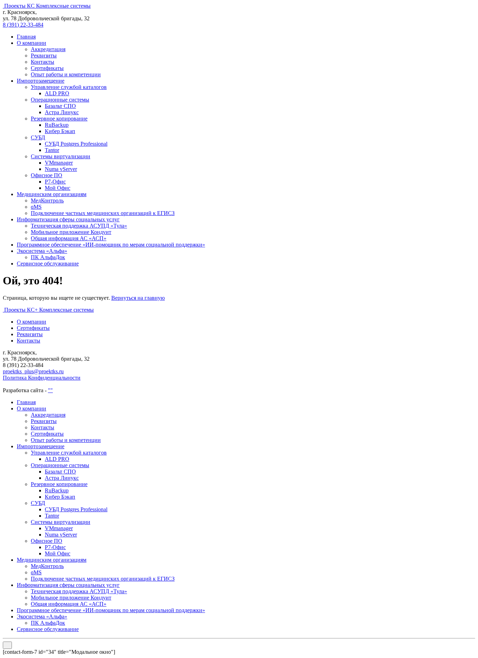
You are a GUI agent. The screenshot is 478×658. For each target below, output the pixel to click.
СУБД (38, 137)
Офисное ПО (46, 175)
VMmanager (59, 163)
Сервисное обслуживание (48, 263)
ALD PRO (57, 93)
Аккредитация (48, 49)
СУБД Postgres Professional (76, 144)
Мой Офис (57, 188)
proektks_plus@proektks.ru (33, 371)
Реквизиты (44, 55)
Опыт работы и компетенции (66, 74)
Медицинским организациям (51, 194)
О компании (31, 43)
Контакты (42, 62)
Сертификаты (47, 68)
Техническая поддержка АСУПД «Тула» (79, 226)
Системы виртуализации (60, 156)
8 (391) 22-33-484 (23, 25)
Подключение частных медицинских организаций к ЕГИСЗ (103, 213)
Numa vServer (61, 169)
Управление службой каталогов (69, 87)
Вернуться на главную (138, 298)
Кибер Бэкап (60, 131)
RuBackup (57, 125)
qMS (36, 207)
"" (50, 390)
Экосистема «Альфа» (42, 251)
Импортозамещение (40, 81)
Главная (26, 37)
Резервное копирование (59, 119)
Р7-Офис (55, 182)
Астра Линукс (62, 112)
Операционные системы (60, 100)
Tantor (52, 150)
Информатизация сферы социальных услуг (68, 219)
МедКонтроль (47, 200)
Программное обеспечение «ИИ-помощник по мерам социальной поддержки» (111, 245)
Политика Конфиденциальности (41, 378)
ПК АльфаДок (48, 257)
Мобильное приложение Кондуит (71, 232)
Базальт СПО (60, 106)
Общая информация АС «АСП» (68, 238)
